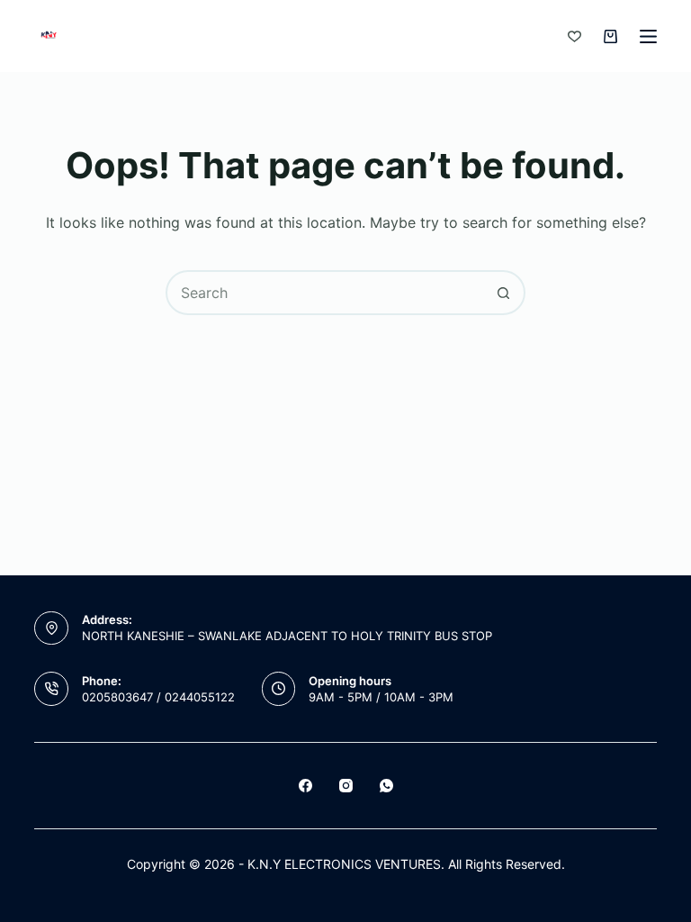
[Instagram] (346, 785)
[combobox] (324, 292)
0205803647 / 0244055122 (158, 697)
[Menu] (648, 36)
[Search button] (503, 292)
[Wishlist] (574, 36)
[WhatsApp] (386, 785)
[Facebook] (305, 785)
